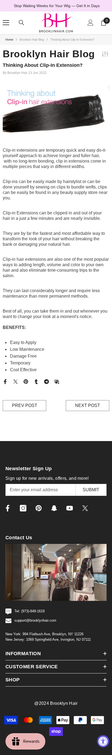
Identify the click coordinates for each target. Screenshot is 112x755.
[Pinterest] (25, 381)
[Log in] (91, 23)
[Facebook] (5, 381)
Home (9, 39)
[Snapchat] (54, 508)
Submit (91, 489)
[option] (56, 5)
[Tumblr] (36, 381)
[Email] (56, 381)
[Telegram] (46, 381)
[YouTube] (69, 508)
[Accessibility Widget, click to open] (103, 741)
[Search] (21, 22)
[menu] (6, 22)
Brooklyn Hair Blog (32, 39)
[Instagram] (23, 508)
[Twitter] (15, 381)
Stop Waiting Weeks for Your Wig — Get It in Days (57, 6)
